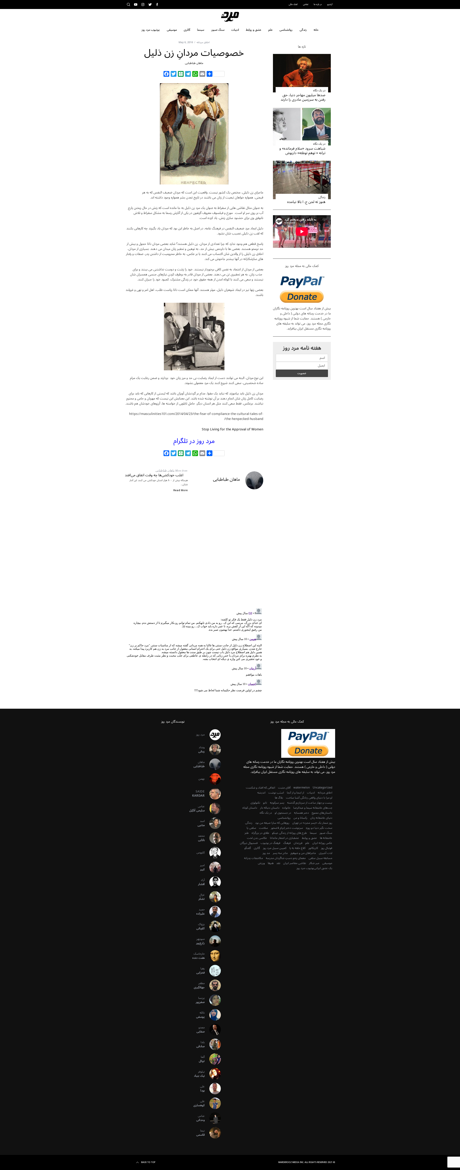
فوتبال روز (326, 848)
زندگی (321, 197)
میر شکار (314, 863)
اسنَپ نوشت (276, 793)
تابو (265, 803)
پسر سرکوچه (277, 803)
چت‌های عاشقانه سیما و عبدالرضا (312, 808)
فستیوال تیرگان (249, 843)
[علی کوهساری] (213, 1103)
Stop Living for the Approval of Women (232, 429)
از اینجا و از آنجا (295, 793)
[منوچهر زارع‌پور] (213, 941)
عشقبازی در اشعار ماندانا (284, 838)
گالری (257, 848)
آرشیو (329, 4)
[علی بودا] (213, 1088)
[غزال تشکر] (213, 897)
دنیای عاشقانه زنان (321, 818)
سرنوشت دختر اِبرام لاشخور (287, 828)
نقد (278, 863)
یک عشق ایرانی (323, 868)
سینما (313, 833)
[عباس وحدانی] (213, 1118)
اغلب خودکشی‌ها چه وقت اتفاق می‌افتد (154, 475)
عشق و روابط (309, 838)
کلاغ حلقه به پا (297, 848)
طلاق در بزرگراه (260, 833)
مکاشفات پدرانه (253, 858)
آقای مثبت (284, 788)
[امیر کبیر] (213, 867)
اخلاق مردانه (203, 42)
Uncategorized (322, 788)
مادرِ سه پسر (280, 853)
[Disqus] (194, 553)
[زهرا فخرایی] (213, 970)
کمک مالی (293, 4)
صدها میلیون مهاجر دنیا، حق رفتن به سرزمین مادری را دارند (303, 97)
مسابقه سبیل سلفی (320, 858)
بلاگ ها (279, 798)
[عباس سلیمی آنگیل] (213, 808)
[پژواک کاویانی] (213, 926)
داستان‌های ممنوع (322, 813)
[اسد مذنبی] (213, 823)
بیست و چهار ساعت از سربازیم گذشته (309, 803)
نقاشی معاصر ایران (294, 863)
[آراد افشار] (213, 882)
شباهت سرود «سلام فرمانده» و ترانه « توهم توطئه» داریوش (302, 151)
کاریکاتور (313, 848)
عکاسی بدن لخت (257, 838)
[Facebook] (166, 74)
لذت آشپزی (325, 853)
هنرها (270, 863)
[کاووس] (213, 852)
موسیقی (327, 863)
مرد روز (200, 735)
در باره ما (318, 4)
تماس (305, 4)
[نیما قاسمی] (213, 1133)
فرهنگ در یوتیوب (270, 843)
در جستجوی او (283, 813)
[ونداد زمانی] (213, 749)
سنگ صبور (325, 833)
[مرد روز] (213, 735)
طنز (247, 833)
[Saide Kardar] (213, 793)
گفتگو (247, 848)
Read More (180, 490)
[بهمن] (213, 779)
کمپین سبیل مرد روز (274, 848)
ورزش (261, 863)
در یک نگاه (319, 90)
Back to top (148, 1162)
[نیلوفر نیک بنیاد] (213, 1074)
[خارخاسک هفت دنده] (213, 956)
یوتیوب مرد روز (305, 868)
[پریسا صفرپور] (213, 1000)
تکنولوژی (255, 803)
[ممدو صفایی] (213, 1029)
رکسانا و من (300, 818)
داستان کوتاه (249, 808)
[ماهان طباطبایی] (213, 764)
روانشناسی (284, 818)
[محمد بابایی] (213, 838)
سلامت (263, 828)
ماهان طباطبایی (194, 63)
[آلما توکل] (213, 1059)
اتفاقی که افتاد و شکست (260, 788)
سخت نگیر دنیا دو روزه (319, 828)
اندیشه (261, 793)
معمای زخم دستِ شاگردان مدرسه (286, 858)
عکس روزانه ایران (322, 843)
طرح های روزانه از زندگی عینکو (289, 833)
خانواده (286, 808)
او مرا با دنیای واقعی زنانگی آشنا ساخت (309, 798)
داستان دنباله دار (269, 808)
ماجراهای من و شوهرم (303, 853)
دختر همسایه (301, 813)
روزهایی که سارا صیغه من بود (272, 823)
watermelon (301, 788)
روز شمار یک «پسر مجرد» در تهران (312, 823)
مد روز (266, 853)
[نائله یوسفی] (213, 1015)
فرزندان (298, 843)
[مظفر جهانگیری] (213, 985)
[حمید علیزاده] (213, 911)
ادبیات (311, 793)
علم (307, 843)
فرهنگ (287, 843)
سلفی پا (251, 828)
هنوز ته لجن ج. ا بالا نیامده (306, 202)
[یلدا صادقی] (213, 1044)
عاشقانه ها (326, 838)
